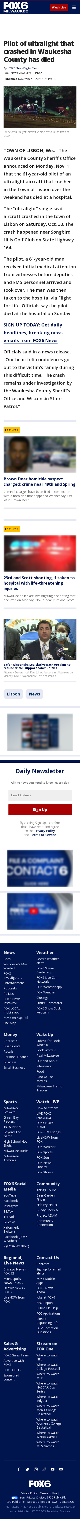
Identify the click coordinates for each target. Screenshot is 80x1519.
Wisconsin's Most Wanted (16, 966)
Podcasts (10, 988)
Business (10, 1062)
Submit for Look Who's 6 (48, 1043)
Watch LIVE (47, 1101)
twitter (27, 1469)
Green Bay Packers (11, 1119)
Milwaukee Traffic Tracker (49, 1088)
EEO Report (44, 1303)
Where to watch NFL (47, 1357)
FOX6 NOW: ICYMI (45, 1125)
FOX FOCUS (12, 1370)
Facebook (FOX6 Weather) (15, 1239)
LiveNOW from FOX (47, 1139)
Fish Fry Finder (46, 1205)
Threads (9, 1217)
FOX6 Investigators (13, 975)
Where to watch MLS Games (47, 1444)
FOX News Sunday (44, 1165)
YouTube (10, 1195)
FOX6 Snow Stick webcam (48, 1010)
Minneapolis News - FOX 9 (13, 1280)
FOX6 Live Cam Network (47, 979)
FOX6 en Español (16, 1017)
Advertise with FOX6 (14, 1362)
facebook (18, 1469)
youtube (52, 1469)
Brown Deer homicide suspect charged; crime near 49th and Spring (40, 481)
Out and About (47, 1061)
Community (48, 1183)
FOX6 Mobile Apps (45, 1280)
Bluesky (9, 1222)
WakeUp (44, 1034)
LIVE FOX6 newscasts (44, 1115)
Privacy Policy (44, 831)
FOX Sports (44, 1152)
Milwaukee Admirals (11, 1158)
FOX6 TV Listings (48, 1132)
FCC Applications (48, 1313)
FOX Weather (46, 992)
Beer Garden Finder (45, 1197)
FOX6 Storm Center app (45, 970)
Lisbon (38, 73)
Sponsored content (11, 1377)
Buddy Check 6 (47, 1210)
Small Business (14, 1067)
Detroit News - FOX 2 (14, 1290)
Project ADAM (46, 1215)
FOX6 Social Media (15, 1186)
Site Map (10, 1023)
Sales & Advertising (15, 1346)
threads (44, 1469)
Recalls (9, 1051)
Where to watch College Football (48, 1366)
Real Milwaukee (47, 1055)
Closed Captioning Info (47, 1321)
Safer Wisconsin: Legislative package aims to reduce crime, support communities (37, 666)
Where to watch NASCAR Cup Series (47, 1387)
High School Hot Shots (15, 1143)
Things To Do (46, 1190)
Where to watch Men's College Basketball (47, 1410)
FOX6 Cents (12, 1046)
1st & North (12, 1127)
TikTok (8, 1211)
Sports (10, 1101)
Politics (9, 993)
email (61, 1469)
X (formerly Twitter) (11, 1229)
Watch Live (59, 7)
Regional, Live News (14, 1260)
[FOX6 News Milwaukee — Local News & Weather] (16, 7)
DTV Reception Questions (47, 1330)
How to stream (47, 1108)
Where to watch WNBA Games (47, 1435)
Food (40, 1071)
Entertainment (14, 983)
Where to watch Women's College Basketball (49, 1423)
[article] (40, 454)
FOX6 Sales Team (16, 1355)
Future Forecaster (49, 1003)
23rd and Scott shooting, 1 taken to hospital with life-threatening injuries (39, 583)
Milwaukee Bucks (16, 1151)
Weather (45, 952)
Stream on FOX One (46, 1346)
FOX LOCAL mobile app (12, 1010)
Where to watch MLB (47, 1376)
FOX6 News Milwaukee (18, 73)
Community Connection (44, 1223)
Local (7, 959)
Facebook (11, 1201)
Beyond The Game (12, 1134)
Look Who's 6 (46, 1050)
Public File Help (47, 1308)
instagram (35, 1469)
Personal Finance (16, 1057)
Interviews (43, 1066)
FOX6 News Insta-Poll (12, 1001)
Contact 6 (11, 1041)
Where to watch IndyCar (47, 1399)
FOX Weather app (49, 987)
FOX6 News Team (44, 1290)
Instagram (11, 1206)
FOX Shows (44, 1172)
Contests (42, 1264)
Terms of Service (43, 835)
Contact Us (47, 1257)
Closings (42, 997)
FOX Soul (43, 1157)
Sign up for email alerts (48, 1271)
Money (10, 1034)
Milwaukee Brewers (11, 1110)
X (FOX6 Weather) (16, 1246)
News (34, 694)
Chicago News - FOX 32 (15, 1271)
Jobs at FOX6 (45, 1297)
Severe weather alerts (47, 961)
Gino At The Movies (45, 1079)
